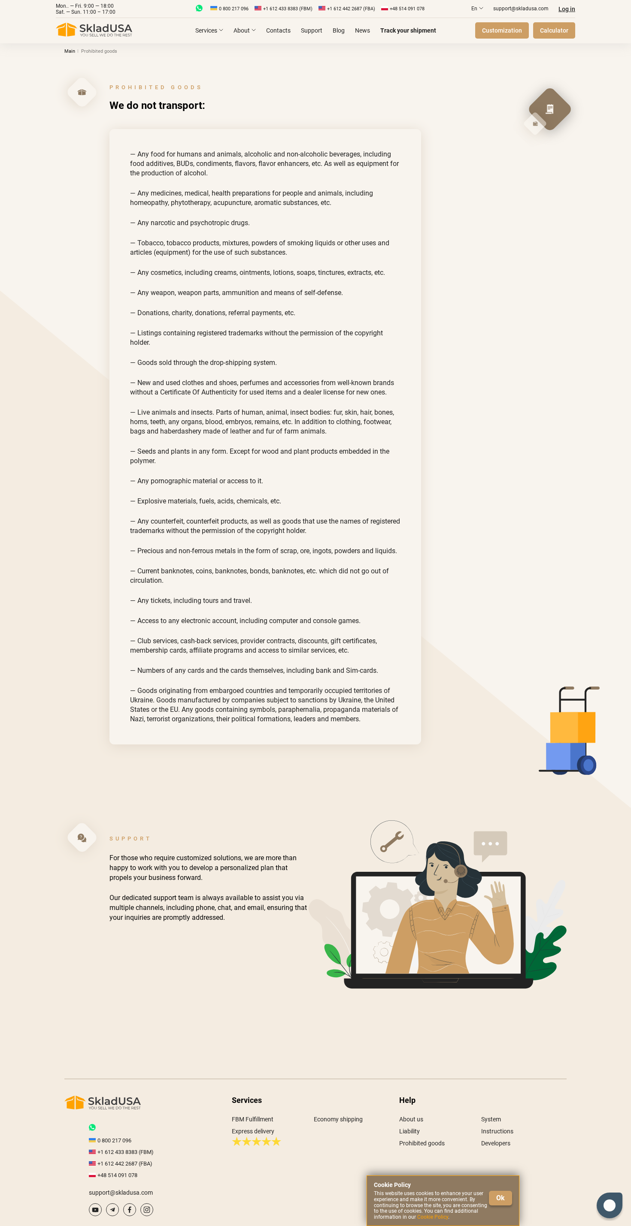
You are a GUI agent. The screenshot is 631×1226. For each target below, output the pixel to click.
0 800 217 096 (234, 9)
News (362, 30)
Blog (339, 30)
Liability (409, 1131)
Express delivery (253, 1131)
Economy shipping (338, 1119)
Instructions (497, 1131)
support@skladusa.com (521, 9)
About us (411, 1119)
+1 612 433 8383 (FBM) (287, 9)
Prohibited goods (422, 1143)
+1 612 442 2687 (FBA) (351, 9)
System (491, 1119)
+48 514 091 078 (407, 9)
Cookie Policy (432, 1217)
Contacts (278, 30)
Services (206, 30)
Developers (495, 1143)
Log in (566, 9)
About (242, 30)
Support (311, 30)
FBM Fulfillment (252, 1119)
